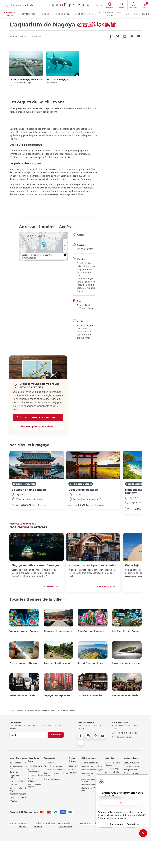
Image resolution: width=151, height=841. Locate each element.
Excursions (63, 14)
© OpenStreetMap (29, 257)
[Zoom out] (65, 245)
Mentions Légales (23, 825)
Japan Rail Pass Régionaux (54, 770)
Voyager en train (130, 770)
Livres (146, 14)
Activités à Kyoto (112, 772)
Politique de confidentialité (65, 825)
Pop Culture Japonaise (92, 631)
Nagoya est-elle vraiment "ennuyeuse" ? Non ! (36, 565)
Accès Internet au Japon (110, 14)
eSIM (71, 769)
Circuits (46, 14)
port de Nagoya (20, 128)
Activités (131, 14)
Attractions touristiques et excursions (40, 710)
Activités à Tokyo (112, 768)
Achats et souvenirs (90, 695)
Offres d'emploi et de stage (18, 789)
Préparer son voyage (132, 766)
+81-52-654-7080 (85, 249)
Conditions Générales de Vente (44, 825)
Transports (29, 14)
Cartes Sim (73, 766)
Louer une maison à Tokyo (92, 766)
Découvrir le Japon (131, 763)
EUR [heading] (98, 5)
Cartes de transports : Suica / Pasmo (56, 774)
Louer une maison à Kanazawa (89, 774)
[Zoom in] (65, 241)
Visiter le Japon (9, 14)
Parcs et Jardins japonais (58, 663)
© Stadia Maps (36, 255)
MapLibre (25, 255)
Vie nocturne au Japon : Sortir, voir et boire (24, 631)
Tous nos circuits (35, 766)
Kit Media (13, 785)
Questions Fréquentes (18, 794)
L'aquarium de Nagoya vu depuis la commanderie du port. (25, 82)
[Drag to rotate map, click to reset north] (65, 249)
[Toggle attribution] (65, 255)
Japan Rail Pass (50, 763)
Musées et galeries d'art (127, 663)
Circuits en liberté (35, 775)
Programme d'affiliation (14, 776)
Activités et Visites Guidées (112, 764)
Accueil (12, 710)
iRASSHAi (13, 801)
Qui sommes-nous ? (17, 763)
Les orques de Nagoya (57, 80)
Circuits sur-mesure (33, 779)
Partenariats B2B (16, 781)
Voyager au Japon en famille (58, 695)
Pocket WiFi (73, 773)
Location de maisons (89, 763)
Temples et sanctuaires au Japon (58, 631)
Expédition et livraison (18, 797)
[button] (44, 245)
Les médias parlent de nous (18, 767)
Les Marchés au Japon (125, 631)
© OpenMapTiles (49, 255)
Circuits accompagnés (24, 483)
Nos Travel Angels (88, 785)
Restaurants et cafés (22, 695)
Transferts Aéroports (52, 779)
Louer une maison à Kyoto (92, 770)
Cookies (95, 823)
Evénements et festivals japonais (127, 695)
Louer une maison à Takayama (89, 780)
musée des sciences (29, 191)
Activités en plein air (90, 663)
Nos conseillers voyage (34, 785)
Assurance (85, 823)
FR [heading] (88, 5)
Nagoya (20, 710)
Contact (14, 823)
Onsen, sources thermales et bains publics (24, 663)
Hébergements (84, 14)
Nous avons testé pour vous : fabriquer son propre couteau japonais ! (93, 565)
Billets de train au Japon (53, 766)
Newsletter (13, 772)
